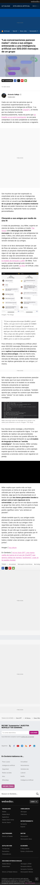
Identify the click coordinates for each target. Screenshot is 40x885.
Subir (33, 801)
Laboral (23, 772)
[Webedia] (35, 1)
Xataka (4, 811)
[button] (14, 94)
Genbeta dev (25, 769)
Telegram (22, 745)
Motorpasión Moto (26, 839)
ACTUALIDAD (6, 6)
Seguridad (5, 769)
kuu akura (13, 548)
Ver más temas (8, 786)
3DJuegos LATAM (26, 863)
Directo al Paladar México (9, 872)
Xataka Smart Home (8, 819)
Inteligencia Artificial (27, 780)
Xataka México (6, 863)
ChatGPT (26, 110)
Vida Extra (24, 814)
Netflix (23, 776)
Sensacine (24, 824)
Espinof (23, 826)
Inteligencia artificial (8, 765)
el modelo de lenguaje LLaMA (13, 261)
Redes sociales (7, 772)
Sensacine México (26, 866)
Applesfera (5, 817)
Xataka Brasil (6, 866)
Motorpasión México (27, 872)
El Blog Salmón (25, 848)
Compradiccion (6, 854)
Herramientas (25, 765)
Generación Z (34, 31)
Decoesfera (5, 851)
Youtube (18, 745)
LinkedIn (34, 745)
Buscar (37, 794)
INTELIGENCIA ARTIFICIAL (21, 6)
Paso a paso (6, 762)
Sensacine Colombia (27, 869)
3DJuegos (24, 811)
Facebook (15, 80)
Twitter (18, 80)
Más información (30, 883)
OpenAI (15, 31)
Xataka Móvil (6, 814)
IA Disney (28, 718)
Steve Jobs (23, 31)
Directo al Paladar (7, 836)
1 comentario (8, 80)
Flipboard (22, 80)
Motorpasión (24, 836)
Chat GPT (19, 718)
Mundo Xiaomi (6, 822)
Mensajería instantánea (25, 564)
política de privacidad (27, 736)
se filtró (22, 266)
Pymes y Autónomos (27, 851)
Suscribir (33, 732)
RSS (26, 745)
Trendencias (6, 848)
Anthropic (7, 31)
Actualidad (12, 564)
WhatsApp (5, 780)
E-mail (25, 80)
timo (3, 776)
